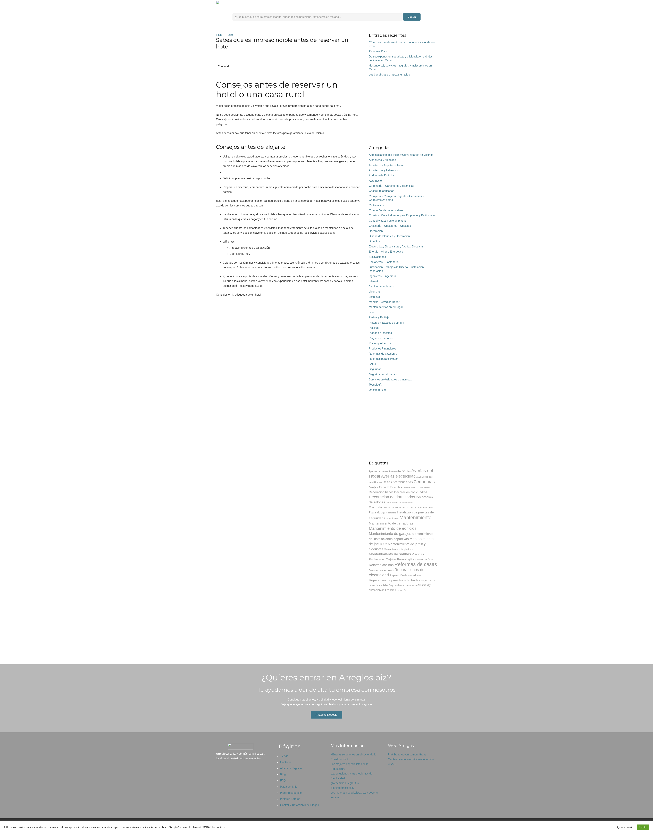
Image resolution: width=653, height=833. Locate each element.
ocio (371, 312)
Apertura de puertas (378, 471)
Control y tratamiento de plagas (387, 220)
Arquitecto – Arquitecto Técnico (387, 165)
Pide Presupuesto (291, 792)
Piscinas (374, 327)
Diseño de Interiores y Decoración (389, 236)
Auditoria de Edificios (382, 175)
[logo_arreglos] (240, 746)
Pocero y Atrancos (380, 343)
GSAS (392, 764)
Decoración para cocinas (399, 502)
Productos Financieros (382, 348)
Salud (372, 364)
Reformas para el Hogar (383, 358)
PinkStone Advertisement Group (407, 754)
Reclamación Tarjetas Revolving (389, 559)
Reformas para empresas (381, 570)
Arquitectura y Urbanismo (384, 170)
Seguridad (375, 369)
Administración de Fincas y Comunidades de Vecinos (401, 154)
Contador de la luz (423, 487)
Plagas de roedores (380, 338)
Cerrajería (373, 487)
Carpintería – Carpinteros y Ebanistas (391, 185)
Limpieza (374, 296)
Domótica (374, 241)
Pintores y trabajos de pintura (386, 322)
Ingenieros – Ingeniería (383, 276)
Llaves (395, 518)
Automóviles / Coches (400, 471)
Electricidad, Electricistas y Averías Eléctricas (396, 246)
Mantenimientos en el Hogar (386, 307)
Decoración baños (381, 492)
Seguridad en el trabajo (383, 374)
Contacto (285, 762)
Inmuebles (392, 513)
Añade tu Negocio (291, 768)
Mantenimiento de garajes (390, 533)
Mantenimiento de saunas (390, 554)
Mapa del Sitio (288, 786)
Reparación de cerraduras (405, 575)
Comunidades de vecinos (402, 487)
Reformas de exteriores (383, 353)
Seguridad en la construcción (403, 585)
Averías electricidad (398, 476)
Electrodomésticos (381, 507)
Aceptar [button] (643, 827)
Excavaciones (377, 256)
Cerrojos (384, 487)
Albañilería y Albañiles (382, 160)
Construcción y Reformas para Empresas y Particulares (402, 215)
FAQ (283, 780)
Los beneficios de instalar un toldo (389, 74)
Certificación (376, 205)
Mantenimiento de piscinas (398, 549)
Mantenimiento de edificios (392, 528)
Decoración (376, 231)
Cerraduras (424, 481)
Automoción (376, 180)
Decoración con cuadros (410, 492)
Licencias (374, 291)
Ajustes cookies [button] (625, 827)
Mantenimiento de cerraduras (391, 523)
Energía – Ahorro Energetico (386, 251)
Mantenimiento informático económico (411, 759)
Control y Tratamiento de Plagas (299, 805)
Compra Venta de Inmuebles (386, 210)
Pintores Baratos (290, 798)
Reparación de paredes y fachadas (394, 580)
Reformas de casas (415, 564)
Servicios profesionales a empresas (390, 379)
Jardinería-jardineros (381, 286)
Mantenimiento (415, 517)
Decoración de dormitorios (392, 497)
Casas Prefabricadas (381, 190)
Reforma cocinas (381, 565)
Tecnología (375, 384)
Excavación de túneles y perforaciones (414, 507)
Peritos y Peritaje (379, 317)
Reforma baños (421, 559)
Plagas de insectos (380, 332)
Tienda (284, 756)
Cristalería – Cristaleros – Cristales (390, 225)
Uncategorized (378, 389)
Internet (373, 281)
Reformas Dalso (378, 51)
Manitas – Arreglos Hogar (384, 302)
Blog (283, 774)
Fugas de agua (378, 512)
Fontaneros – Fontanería (384, 262)
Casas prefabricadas (397, 482)
